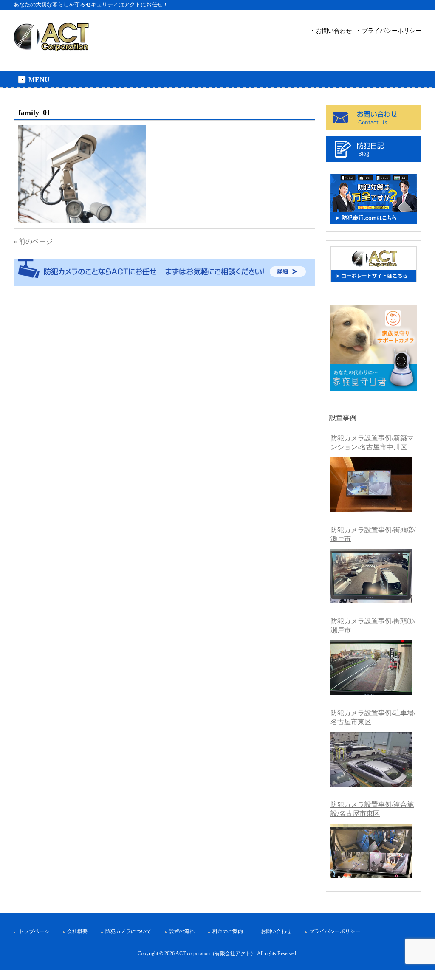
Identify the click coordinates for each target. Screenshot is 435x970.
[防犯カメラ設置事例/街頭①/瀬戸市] (371, 667)
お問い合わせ (334, 30)
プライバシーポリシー (391, 30)
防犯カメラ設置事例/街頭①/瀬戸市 (372, 626)
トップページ (34, 931)
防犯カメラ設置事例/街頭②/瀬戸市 (372, 534)
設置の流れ (182, 931)
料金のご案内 (227, 931)
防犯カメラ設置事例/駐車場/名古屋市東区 (372, 717)
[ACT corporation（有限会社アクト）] (51, 48)
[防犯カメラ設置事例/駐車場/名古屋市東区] (371, 759)
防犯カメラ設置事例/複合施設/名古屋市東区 (372, 809)
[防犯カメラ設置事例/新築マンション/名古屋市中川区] (371, 484)
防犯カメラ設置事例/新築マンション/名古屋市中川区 (372, 442)
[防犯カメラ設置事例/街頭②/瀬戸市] (371, 576)
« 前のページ (33, 241)
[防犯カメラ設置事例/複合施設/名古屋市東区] (371, 851)
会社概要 (77, 931)
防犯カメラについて (128, 931)
